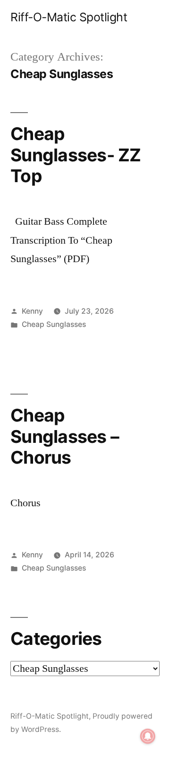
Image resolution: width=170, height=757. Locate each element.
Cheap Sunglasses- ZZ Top (75, 154)
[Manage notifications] (147, 736)
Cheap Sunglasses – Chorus (64, 436)
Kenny (32, 311)
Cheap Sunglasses (54, 324)
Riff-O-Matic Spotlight (68, 17)
